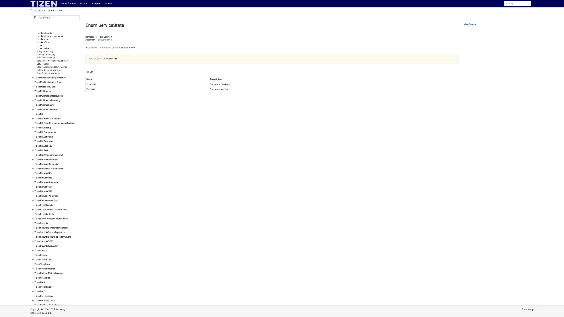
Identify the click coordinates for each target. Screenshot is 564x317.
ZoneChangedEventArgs (48, 73)
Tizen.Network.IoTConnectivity (49, 168)
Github (108, 3)
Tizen (101, 37)
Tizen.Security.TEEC (44, 241)
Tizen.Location (37, 10)
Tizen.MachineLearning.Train (48, 82)
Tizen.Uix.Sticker (42, 278)
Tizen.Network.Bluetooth (46, 159)
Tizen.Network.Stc (43, 187)
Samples (96, 3)
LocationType (43, 42)
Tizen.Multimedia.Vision (46, 109)
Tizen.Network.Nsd (43, 178)
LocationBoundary (45, 33)
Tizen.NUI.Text (41, 150)
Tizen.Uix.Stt (40, 282)
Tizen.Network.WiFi (43, 191)
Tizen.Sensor (41, 250)
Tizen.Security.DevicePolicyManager (51, 228)
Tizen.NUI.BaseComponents (48, 118)
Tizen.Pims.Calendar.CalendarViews (51, 209)
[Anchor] (83, 35)
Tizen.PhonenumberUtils (46, 200)
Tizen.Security (41, 223)
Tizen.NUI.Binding (43, 128)
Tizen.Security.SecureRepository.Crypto (53, 237)
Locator (40, 45)
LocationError (43, 39)
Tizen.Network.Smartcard (46, 182)
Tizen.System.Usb (43, 259)
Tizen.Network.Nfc (43, 173)
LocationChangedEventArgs (50, 36)
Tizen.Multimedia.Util (44, 105)
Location (108, 37)
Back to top (528, 309)
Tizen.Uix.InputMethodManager (49, 273)
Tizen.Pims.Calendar (44, 205)
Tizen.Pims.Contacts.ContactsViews (51, 218)
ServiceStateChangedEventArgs (52, 67)
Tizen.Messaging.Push (45, 87)
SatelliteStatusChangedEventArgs (53, 61)
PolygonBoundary (45, 51)
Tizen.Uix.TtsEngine (44, 296)
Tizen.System (41, 255)
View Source (470, 24)
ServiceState (55, 10)
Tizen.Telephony (42, 264)
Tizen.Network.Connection (47, 164)
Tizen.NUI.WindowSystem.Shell (49, 155)
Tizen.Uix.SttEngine (44, 287)
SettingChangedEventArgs (49, 70)
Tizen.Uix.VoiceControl (45, 300)
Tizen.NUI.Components (45, 132)
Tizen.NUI (39, 114)
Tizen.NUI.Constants (44, 137)
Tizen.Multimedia (43, 91)
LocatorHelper (43, 48)
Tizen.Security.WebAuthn (46, 246)
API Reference (68, 3)
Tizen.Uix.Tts (41, 291)
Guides (84, 3)
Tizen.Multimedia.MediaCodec (49, 96)
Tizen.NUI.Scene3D (43, 146)
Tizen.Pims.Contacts (44, 214)
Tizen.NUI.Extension (44, 141)
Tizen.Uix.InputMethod (45, 269)
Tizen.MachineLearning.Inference (50, 77)
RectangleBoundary (46, 54)
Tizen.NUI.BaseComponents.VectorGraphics (55, 123)
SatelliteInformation (46, 58)
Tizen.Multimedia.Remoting (47, 100)
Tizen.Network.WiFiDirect (46, 196)
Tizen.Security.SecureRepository (50, 232)
